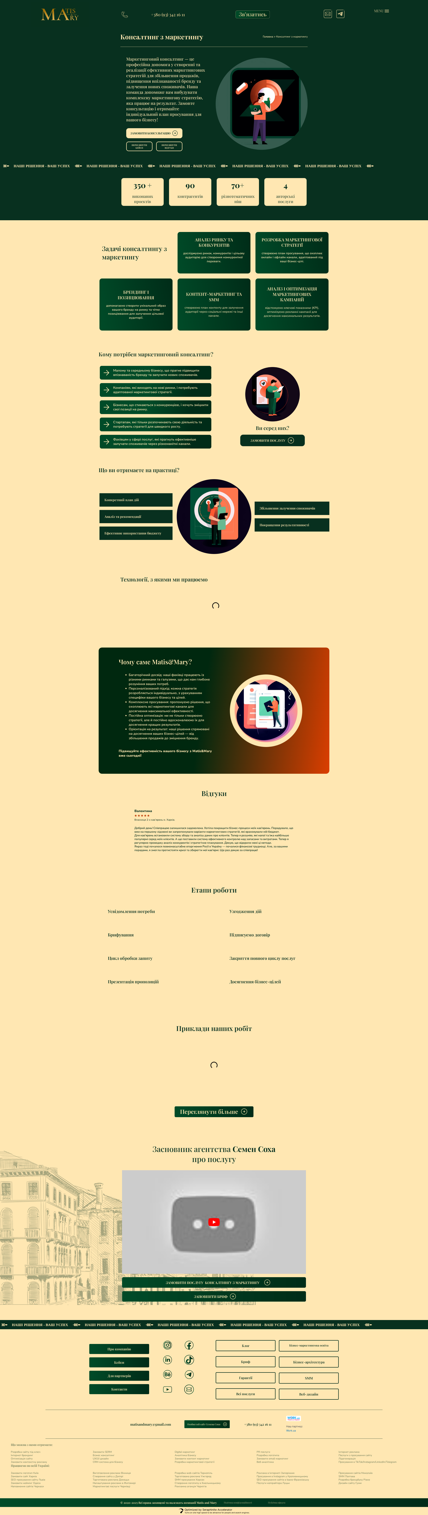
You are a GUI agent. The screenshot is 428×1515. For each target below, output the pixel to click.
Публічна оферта (276, 1502)
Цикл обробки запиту (130, 958)
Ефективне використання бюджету (132, 533)
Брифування (121, 934)
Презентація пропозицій (133, 981)
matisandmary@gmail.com (150, 1424)
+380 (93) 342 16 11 (168, 14)
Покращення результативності (284, 525)
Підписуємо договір (250, 934)
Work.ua (291, 1430)
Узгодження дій (245, 911)
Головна (268, 36)
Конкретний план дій (121, 500)
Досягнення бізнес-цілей (255, 981)
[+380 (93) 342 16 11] (124, 14)
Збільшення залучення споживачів (287, 508)
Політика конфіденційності (238, 1502)
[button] (136, 500)
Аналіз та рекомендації (122, 516)
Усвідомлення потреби (131, 911)
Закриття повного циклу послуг (262, 958)
